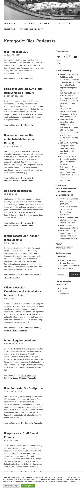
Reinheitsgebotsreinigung (20, 340)
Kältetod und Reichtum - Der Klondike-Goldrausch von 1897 (69, 95)
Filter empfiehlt (62, 23)
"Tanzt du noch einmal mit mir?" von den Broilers (69, 103)
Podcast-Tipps (65, 70)
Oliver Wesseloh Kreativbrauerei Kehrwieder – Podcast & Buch (22, 291)
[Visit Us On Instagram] (70, 59)
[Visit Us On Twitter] (58, 59)
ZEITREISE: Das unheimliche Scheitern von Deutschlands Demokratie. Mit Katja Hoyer (69, 135)
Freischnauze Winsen (68, 260)
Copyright (64, 288)
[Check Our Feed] (58, 65)
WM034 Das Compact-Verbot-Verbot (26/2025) (69, 201)
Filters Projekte (66, 268)
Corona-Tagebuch (67, 263)
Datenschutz (65, 291)
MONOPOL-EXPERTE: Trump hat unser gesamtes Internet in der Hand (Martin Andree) (69, 148)
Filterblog (10, 23)
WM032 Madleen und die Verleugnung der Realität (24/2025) (69, 220)
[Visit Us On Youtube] (75, 59)
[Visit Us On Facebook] (64, 59)
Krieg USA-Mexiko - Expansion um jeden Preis (68, 87)
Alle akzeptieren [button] (27, 486)
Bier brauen (26, 178)
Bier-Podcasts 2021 (17, 51)
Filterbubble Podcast (31, 29)
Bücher (37, 327)
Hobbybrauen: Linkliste (69, 266)
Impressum (64, 294)
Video (30, 180)
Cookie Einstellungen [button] (11, 486)
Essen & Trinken (20, 180)
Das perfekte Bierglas (18, 190)
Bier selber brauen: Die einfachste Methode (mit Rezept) (20, 139)
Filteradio (44, 23)
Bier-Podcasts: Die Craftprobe (23, 388)
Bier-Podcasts (27, 78)
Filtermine (9, 29)
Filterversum (27, 23)
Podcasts (16, 277)
